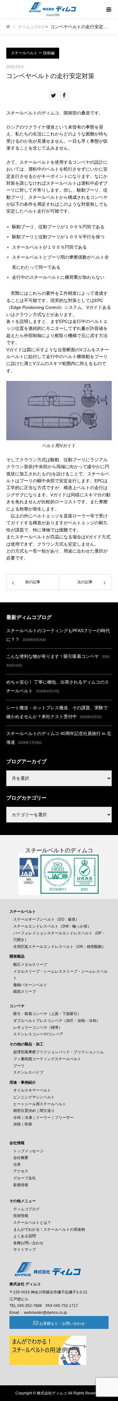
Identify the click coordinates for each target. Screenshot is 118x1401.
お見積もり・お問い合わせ (62, 1323)
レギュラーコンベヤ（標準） (37, 1027)
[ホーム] (8, 27)
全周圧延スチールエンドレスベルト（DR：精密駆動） (59, 946)
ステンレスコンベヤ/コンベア (38, 1034)
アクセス (20, 1171)
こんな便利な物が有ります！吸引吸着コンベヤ (52, 656)
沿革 (17, 1164)
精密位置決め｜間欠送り (34, 1110)
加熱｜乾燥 (22, 1124)
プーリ (19, 1066)
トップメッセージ (28, 1151)
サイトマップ (24, 1249)
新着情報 (20, 1185)
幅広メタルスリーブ (30, 964)
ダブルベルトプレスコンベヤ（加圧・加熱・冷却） (56, 1020)
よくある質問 (24, 1236)
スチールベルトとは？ (32, 1222)
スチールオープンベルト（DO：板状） (46, 919)
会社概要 (20, 1157)
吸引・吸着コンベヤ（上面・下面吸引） (47, 1014)
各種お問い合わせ (28, 1243)
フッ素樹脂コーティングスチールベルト (47, 1059)
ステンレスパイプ (28, 1072)
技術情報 (20, 1215)
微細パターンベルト (30, 985)
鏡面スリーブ (24, 991)
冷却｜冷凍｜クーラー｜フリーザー (43, 1117)
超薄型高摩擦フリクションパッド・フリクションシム (58, 1052)
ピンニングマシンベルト (34, 1097)
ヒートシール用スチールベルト (39, 1104)
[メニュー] (108, 9)
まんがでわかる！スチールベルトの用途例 (49, 1229)
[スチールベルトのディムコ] (52, 7)
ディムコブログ (31, 27)
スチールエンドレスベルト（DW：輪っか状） (52, 926)
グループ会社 (24, 1178)
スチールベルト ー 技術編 (32, 53)
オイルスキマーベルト (32, 1090)
